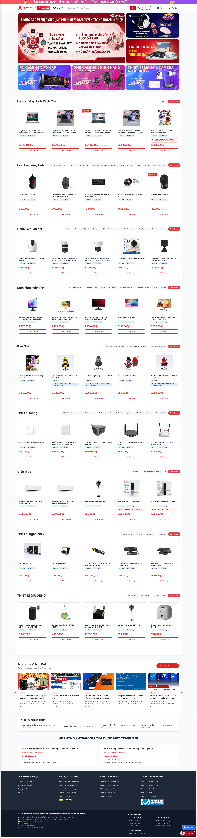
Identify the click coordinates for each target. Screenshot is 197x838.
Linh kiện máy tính (30, 165)
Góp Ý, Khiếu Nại (65, 796)
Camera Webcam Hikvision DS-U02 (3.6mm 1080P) (130, 564)
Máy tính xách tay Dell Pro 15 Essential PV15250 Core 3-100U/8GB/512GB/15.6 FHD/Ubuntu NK (98, 132)
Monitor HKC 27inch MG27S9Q (128, 317)
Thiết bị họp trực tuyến (143, 413)
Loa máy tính (127, 534)
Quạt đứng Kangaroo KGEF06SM (96, 501)
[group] (98, 2)
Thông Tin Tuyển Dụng (26, 789)
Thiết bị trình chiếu (105, 413)
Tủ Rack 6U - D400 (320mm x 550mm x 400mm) (98, 443)
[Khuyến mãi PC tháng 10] (71, 38)
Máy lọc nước (145, 595)
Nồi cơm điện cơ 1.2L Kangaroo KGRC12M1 (161, 626)
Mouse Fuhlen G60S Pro (27, 194)
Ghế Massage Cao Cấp (158, 346)
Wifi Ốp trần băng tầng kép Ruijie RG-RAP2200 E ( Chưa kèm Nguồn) (64, 443)
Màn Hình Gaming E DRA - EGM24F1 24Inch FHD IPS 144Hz (163, 318)
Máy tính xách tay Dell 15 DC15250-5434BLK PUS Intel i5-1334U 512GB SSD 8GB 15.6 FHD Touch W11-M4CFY (64, 132)
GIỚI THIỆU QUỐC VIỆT (28, 777)
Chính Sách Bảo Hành (108, 789)
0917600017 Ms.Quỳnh (162, 826)
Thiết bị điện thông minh (151, 471)
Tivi (165, 471)
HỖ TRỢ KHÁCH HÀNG (69, 777)
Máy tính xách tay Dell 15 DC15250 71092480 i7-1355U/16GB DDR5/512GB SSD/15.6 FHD (131, 132)
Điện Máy (24, 472)
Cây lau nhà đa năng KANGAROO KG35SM (63, 626)
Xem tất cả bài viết (168, 666)
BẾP (164, 595)
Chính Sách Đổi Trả (107, 792)
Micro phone (151, 534)
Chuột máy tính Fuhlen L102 (160, 194)
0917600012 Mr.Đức (134, 826)
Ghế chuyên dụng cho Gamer (114, 346)
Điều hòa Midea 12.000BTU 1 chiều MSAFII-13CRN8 (30, 502)
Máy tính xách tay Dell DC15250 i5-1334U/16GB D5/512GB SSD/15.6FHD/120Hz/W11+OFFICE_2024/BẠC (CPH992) (164, 132)
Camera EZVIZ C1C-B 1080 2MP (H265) (131, 258)
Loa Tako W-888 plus (59, 563)
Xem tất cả (174, 101)
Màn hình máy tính (30, 288)
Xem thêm (24, 707)
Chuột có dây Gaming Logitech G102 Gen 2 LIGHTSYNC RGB (64, 196)
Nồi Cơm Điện (132, 595)
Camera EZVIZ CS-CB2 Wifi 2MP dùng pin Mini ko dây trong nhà (163, 259)
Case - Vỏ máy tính (143, 165)
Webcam (163, 534)
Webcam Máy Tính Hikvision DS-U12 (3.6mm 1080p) (163, 564)
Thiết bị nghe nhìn (30, 534)
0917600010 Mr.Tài (134, 821)
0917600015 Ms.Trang (162, 821)
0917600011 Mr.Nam (134, 823)
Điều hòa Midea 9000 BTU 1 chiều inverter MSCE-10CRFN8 (63, 502)
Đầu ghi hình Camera (91, 229)
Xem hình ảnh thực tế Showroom (33, 753)
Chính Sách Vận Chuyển (109, 785)
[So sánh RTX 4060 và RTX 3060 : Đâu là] (98, 681)
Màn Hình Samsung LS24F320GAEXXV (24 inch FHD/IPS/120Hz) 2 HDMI (32, 318)
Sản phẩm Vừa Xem (148, 796)
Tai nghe (139, 534)
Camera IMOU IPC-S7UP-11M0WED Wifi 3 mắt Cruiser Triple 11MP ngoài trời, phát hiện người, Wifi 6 (65, 259)
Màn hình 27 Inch (91, 288)
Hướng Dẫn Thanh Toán (68, 785)
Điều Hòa (135, 471)
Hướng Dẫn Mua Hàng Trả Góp (70, 789)
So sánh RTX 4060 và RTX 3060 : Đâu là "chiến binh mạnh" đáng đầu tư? (97, 698)
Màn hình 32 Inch (160, 288)
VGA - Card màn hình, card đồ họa (104, 165)
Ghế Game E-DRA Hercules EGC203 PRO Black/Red (164, 377)
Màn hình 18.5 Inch (143, 288)
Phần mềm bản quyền (123, 413)
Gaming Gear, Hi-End (59, 165)
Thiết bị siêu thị (161, 413)
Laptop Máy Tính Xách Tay (36, 101)
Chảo (157, 595)
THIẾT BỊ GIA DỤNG (31, 595)
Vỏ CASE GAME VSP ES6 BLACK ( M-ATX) (130, 196)
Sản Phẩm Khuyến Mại (149, 785)
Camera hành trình (73, 229)
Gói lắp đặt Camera (109, 229)
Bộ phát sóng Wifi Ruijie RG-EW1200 (31, 442)
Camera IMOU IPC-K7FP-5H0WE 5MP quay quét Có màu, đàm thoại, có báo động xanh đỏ (98, 259)
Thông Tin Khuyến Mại (149, 781)
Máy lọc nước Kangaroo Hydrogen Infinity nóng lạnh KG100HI (30, 626)
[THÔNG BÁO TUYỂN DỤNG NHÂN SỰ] (66, 681)
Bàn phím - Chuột (160, 165)
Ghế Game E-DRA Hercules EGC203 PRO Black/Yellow (65, 377)
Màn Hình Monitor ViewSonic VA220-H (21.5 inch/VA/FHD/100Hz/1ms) (98, 318)
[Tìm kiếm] (133, 8)
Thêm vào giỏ (33, 150)
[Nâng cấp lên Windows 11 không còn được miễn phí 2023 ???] (131, 681)
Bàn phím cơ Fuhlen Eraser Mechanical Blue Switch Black (98, 196)
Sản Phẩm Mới (146, 792)
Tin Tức (21, 792)
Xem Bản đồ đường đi (29, 756)
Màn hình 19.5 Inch (108, 288)
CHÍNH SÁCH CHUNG (109, 777)
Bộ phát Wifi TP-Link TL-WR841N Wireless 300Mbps (162, 443)
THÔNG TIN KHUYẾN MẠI (152, 777)
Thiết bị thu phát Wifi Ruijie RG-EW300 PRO (131, 443)
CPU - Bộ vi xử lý (126, 165)
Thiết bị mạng (27, 413)
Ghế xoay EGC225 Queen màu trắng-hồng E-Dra (31, 377)
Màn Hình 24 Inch (75, 288)
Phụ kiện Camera (126, 229)
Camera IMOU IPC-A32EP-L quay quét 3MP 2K (32, 259)
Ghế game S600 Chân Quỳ (126, 376)
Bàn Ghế (23, 346)
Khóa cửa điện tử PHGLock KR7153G (163, 501)
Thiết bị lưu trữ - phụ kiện (71, 413)
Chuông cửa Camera (159, 229)
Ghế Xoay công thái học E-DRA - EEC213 (98, 376)
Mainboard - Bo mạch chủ (79, 165)
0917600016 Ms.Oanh (162, 823)
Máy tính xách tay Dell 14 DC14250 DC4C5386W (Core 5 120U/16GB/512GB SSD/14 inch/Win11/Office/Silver (32, 132)
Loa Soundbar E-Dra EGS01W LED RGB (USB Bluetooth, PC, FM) (98, 564)
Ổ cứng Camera (142, 229)
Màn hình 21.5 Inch (126, 288)
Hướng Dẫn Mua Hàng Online (70, 781)
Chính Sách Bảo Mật (107, 796)
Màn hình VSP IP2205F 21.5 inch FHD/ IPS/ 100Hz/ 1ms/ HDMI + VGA (64, 318)
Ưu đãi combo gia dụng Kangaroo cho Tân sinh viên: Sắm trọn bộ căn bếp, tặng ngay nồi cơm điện (33, 698)
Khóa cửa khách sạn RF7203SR (128, 501)
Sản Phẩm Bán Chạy (149, 789)
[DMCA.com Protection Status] (78, 800)
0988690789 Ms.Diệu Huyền (137, 833)
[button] (68, 60)
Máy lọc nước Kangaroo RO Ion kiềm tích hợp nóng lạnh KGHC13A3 (98, 626)
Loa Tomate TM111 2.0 (26, 563)
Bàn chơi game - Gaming (137, 346)
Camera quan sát (29, 229)
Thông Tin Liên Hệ (25, 785)
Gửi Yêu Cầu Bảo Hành (67, 792)
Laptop (163, 101)
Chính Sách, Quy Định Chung (111, 781)
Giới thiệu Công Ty (25, 781)
